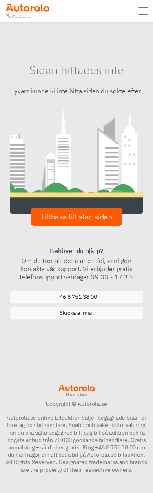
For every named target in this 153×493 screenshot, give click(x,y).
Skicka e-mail (77, 312)
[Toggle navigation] (144, 11)
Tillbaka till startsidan (76, 216)
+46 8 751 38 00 (76, 297)
